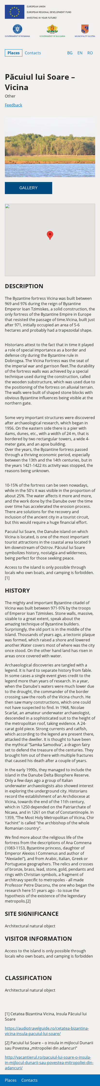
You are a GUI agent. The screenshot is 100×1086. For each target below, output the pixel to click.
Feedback (13, 105)
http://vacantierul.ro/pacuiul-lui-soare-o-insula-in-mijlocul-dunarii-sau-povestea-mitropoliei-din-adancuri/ (49, 1063)
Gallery (28, 188)
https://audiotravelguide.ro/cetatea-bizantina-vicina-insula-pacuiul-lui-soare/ (47, 1031)
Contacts (33, 53)
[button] (50, 235)
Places (14, 53)
